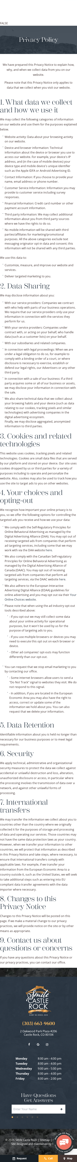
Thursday (22, 1074)
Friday (20, 1079)
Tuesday (21, 1064)
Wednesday (24, 1069)
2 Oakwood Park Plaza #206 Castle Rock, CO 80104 (38, 1033)
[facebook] (29, 1044)
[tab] (12, 1116)
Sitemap (45, 1140)
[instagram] (47, 1044)
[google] (38, 1044)
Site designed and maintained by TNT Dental (38, 1144)
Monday (21, 1059)
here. (49, 550)
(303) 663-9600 (38, 1023)
